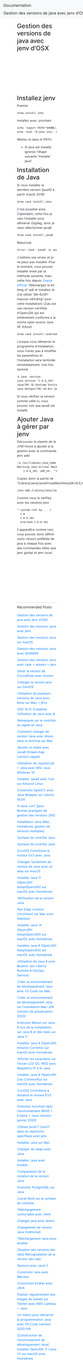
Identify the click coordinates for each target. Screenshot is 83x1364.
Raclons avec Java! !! (32, 1265)
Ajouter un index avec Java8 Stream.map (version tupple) (33, 752)
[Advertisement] (37, 75)
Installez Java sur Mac (33, 1142)
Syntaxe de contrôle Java (36, 837)
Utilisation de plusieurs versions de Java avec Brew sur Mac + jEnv (34, 698)
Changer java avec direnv (36, 1221)
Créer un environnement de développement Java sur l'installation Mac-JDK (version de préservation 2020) (35, 1007)
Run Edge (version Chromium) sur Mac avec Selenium (35, 913)
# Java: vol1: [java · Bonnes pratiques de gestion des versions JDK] (36, 810)
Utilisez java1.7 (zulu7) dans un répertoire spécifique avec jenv (33, 1131)
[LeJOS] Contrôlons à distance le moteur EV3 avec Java (34, 1095)
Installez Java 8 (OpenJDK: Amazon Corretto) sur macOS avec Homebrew (37, 1047)
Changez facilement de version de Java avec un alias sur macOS (35, 866)
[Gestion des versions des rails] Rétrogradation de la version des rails (36, 1254)
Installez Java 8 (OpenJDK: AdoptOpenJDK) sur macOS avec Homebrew (37, 950)
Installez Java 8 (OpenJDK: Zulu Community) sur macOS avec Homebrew (37, 1079)
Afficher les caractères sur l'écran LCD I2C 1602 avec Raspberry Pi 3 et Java (36, 1063)
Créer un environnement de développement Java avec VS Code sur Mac (35, 986)
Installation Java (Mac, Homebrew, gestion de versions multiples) (33, 826)
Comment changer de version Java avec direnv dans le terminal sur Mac (35, 736)
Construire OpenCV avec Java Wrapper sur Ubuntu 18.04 (35, 794)
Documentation (17, 5)
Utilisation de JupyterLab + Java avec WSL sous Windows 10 (35, 767)
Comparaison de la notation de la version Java (33, 1176)
